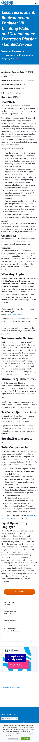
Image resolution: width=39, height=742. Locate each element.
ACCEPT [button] (25, 739)
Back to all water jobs (11, 687)
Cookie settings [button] (13, 739)
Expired (19, 591)
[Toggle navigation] (35, 3)
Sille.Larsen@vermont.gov (18, 314)
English (7, 718)
